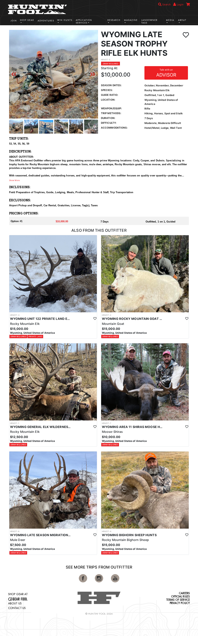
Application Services (84, 21)
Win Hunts (64, 20)
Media (170, 20)
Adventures (46, 20)
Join (14, 20)
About (182, 20)
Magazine (131, 20)
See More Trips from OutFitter (99, 567)
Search (166, 4)
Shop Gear (27, 20)
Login (179, 4)
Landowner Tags (149, 21)
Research (114, 20)
